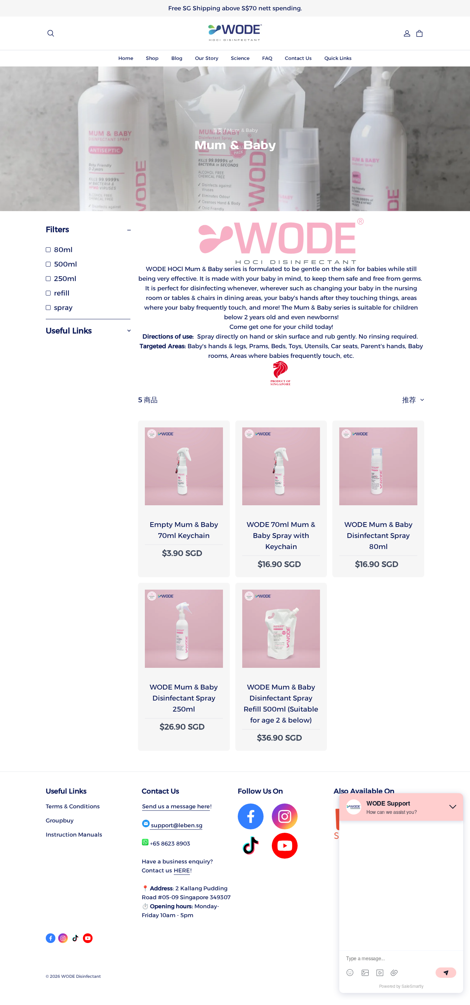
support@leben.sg (176, 825)
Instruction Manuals (74, 834)
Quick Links (338, 58)
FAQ (267, 58)
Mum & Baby (242, 130)
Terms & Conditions (73, 806)
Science (240, 58)
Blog (176, 58)
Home (125, 58)
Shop (152, 58)
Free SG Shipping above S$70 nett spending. (235, 8)
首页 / (219, 130)
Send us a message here (176, 806)
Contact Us (298, 58)
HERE (182, 870)
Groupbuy (60, 820)
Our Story (206, 58)
